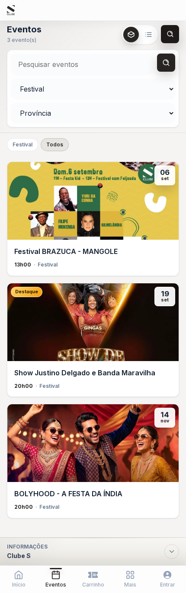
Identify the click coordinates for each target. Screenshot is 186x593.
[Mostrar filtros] (170, 34)
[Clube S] (11, 10)
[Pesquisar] (166, 63)
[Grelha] (131, 34)
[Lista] (148, 34)
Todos (54, 144)
